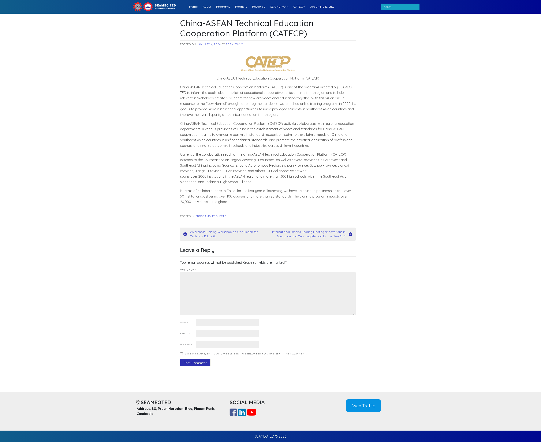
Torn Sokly (234, 44)
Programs (223, 6)
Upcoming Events (322, 6)
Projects (219, 216)
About (207, 6)
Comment (188, 270)
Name (185, 322)
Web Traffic (363, 405)
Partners (241, 6)
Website (186, 344)
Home (193, 6)
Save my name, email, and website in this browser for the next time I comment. (245, 353)
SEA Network (279, 6)
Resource (258, 6)
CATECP (299, 6)
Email (185, 333)
